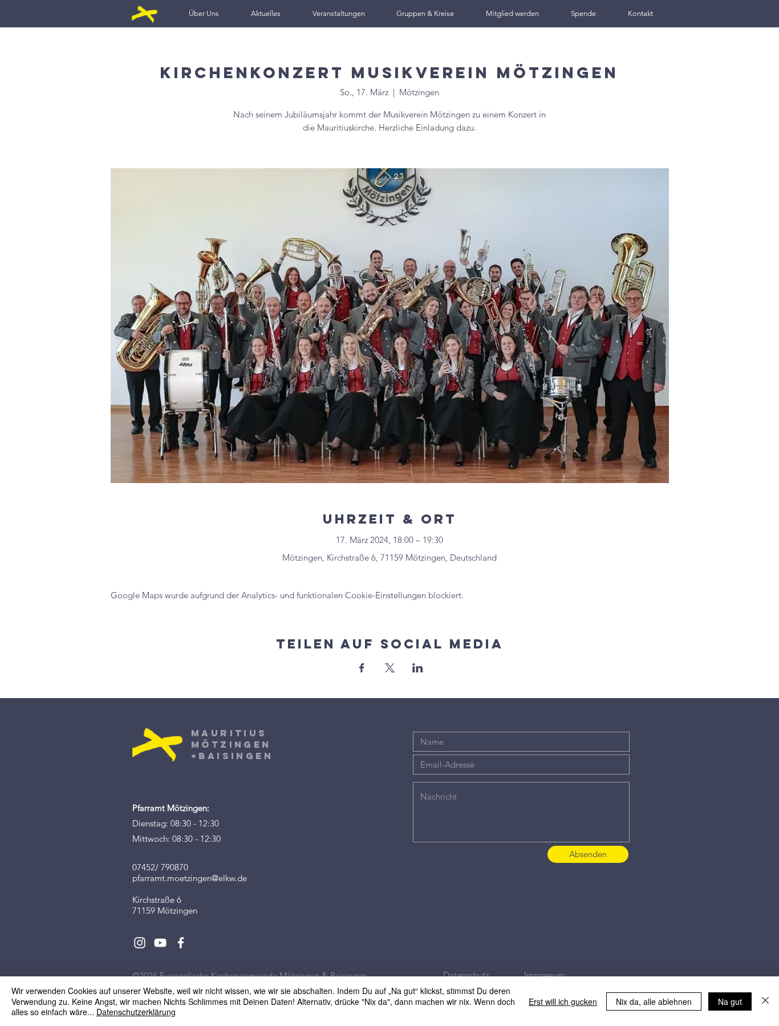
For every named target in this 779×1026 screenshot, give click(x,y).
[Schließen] (765, 1001)
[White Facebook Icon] (180, 942)
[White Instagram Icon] (139, 942)
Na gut (730, 1001)
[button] (204, 13)
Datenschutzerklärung (136, 1011)
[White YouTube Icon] (160, 942)
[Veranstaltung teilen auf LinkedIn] (417, 667)
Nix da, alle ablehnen (654, 1001)
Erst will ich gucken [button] (563, 1001)
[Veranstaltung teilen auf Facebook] (361, 667)
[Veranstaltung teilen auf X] (389, 667)
